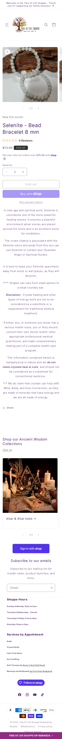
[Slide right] (38, 108)
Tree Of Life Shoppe (29, 722)
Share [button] (10, 407)
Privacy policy (45, 726)
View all (7, 449)
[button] (31, 735)
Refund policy (28, 726)
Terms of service (32, 731)
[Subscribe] (51, 588)
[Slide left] (23, 108)
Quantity (7, 165)
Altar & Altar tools (19, 518)
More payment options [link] (31, 202)
